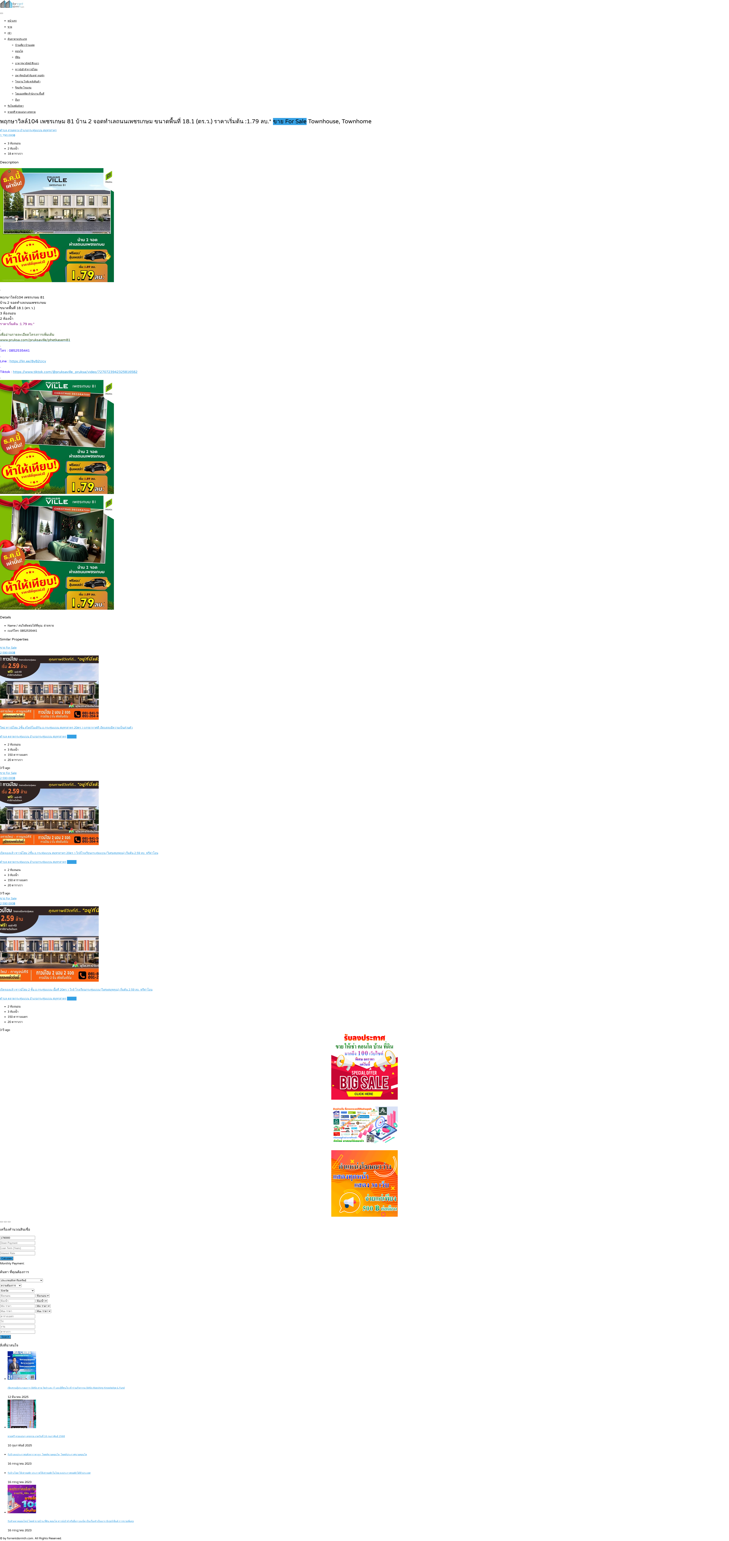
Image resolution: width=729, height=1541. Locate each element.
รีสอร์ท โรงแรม (23, 87)
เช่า (9, 33)
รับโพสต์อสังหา (16, 106)
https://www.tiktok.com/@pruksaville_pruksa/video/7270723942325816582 (75, 372)
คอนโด (19, 51)
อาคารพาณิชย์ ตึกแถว (27, 63)
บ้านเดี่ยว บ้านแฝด (25, 45)
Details (71, 736)
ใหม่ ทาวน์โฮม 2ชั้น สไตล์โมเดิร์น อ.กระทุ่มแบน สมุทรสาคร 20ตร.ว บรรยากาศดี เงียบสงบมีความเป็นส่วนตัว (66, 727)
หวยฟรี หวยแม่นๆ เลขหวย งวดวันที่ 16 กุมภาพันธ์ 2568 (36, 1436)
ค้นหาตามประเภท (17, 39)
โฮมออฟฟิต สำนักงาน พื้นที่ (29, 93)
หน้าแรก (12, 20)
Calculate (7, 1258)
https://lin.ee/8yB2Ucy (27, 361)
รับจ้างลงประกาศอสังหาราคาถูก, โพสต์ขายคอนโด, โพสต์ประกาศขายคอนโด (47, 1454)
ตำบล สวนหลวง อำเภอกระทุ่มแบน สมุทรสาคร (28, 130)
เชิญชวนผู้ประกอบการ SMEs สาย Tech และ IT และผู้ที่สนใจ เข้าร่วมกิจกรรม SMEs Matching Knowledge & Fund (66, 1388)
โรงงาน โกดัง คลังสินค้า (27, 81)
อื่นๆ (17, 99)
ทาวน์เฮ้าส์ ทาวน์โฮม (26, 69)
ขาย (10, 26)
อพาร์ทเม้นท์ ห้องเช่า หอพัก (29, 75)
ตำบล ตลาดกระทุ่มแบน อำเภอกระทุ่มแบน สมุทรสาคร (33, 736)
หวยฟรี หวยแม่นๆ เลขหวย (22, 112)
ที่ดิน (17, 57)
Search (5, 1336)
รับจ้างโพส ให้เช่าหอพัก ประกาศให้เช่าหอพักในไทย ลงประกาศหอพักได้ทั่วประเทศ (49, 1473)
